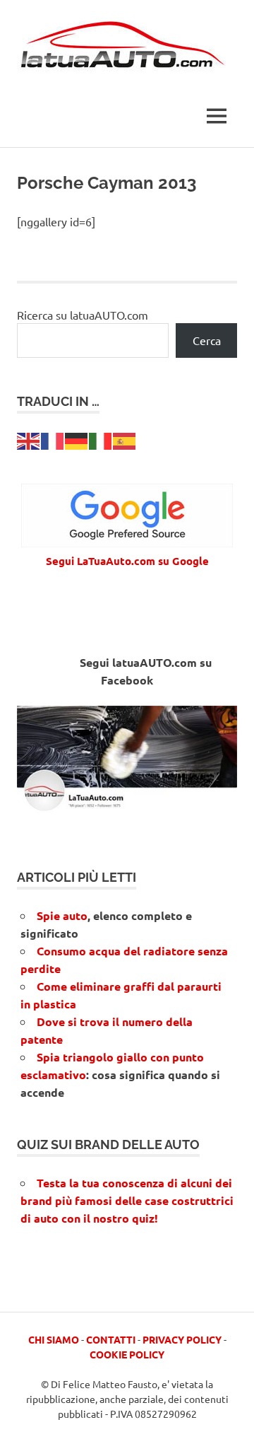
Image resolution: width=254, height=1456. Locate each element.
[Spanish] (125, 439)
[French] (53, 439)
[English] (29, 439)
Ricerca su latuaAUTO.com (82, 315)
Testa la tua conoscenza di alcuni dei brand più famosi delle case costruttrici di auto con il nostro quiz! (127, 1200)
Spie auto (62, 915)
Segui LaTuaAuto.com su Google (127, 561)
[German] (77, 439)
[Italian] (101, 439)
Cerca (207, 340)
